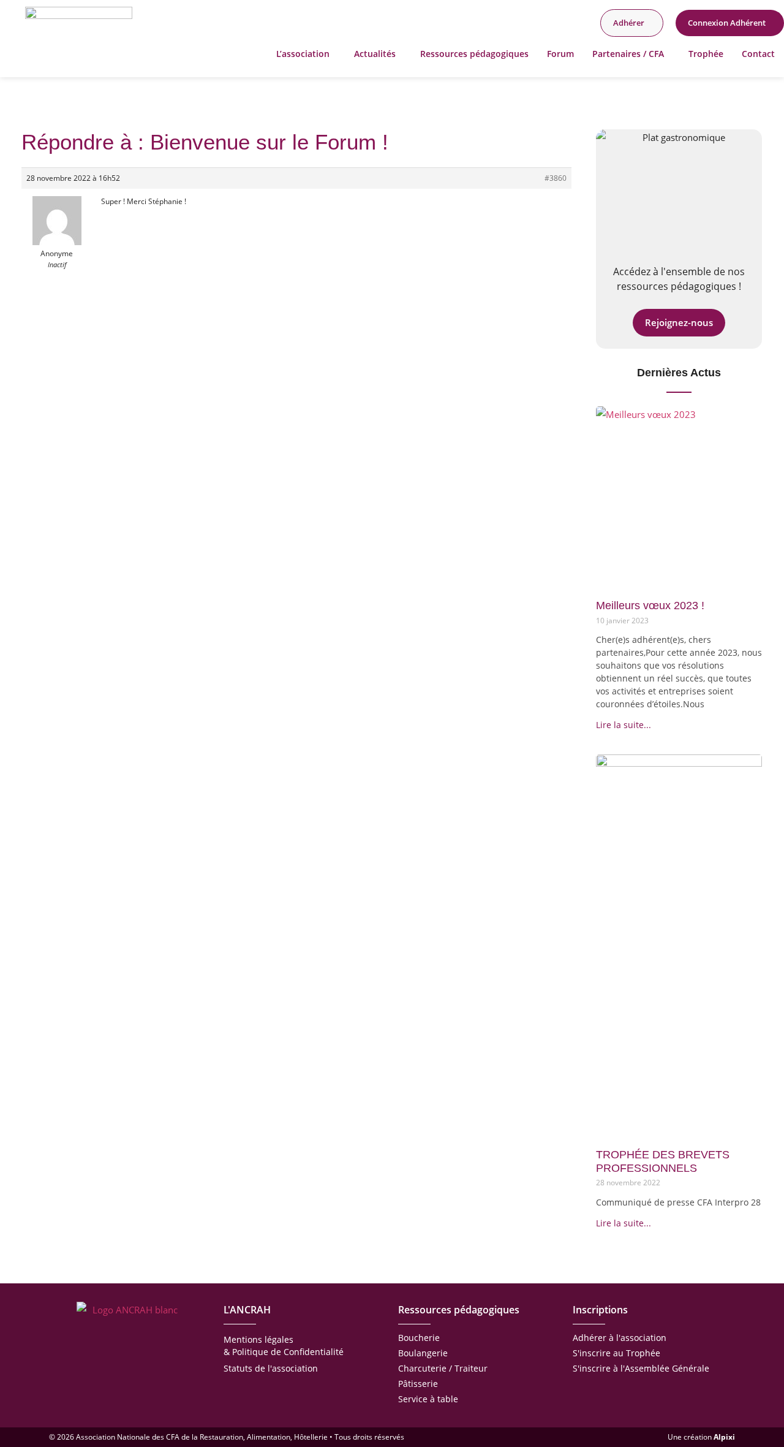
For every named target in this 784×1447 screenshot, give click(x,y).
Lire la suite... (623, 725)
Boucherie (419, 1337)
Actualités (375, 53)
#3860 (556, 178)
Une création (701, 1437)
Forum (560, 53)
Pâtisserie (418, 1383)
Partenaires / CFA (628, 53)
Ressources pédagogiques (474, 53)
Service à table (428, 1399)
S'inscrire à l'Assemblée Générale (641, 1368)
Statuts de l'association (271, 1368)
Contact (758, 53)
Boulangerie (423, 1353)
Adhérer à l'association (619, 1337)
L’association (303, 53)
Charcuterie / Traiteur (443, 1368)
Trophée (705, 53)
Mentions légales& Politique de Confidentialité (284, 1346)
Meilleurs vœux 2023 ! (650, 605)
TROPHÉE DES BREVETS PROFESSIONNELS (662, 1161)
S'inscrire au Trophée (616, 1353)
